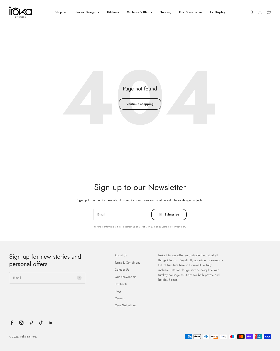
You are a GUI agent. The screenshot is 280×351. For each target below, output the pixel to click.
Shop (58, 12)
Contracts (121, 284)
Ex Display (217, 12)
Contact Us (122, 269)
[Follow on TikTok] (40, 322)
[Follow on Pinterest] (31, 322)
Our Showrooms (190, 12)
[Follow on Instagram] (21, 322)
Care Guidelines (125, 305)
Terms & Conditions (127, 262)
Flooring (165, 12)
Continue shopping (140, 104)
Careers (120, 298)
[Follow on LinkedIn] (50, 322)
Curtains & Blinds (139, 12)
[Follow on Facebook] (11, 322)
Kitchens (113, 12)
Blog (118, 291)
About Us (121, 255)
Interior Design (84, 12)
